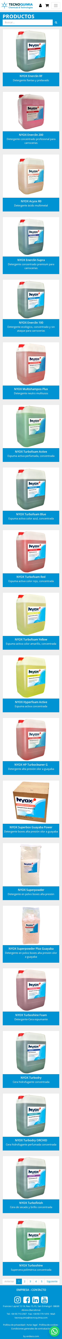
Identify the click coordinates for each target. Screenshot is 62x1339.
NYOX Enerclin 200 (31, 135)
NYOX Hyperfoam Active (31, 702)
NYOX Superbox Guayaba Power (31, 827)
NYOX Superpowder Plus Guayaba (31, 949)
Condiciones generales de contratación (31, 1328)
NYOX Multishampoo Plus (31, 389)
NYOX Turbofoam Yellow (31, 639)
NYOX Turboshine (31, 1265)
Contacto (38, 1290)
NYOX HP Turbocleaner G (31, 765)
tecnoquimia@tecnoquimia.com (31, 1317)
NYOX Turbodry (31, 1078)
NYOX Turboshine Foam (31, 1015)
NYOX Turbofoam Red (31, 577)
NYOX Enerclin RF (31, 76)
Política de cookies (48, 1324)
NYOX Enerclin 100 (31, 322)
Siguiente (52, 1281)
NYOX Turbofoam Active (31, 452)
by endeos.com (31, 1336)
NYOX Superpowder (31, 890)
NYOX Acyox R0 (31, 201)
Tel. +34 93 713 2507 (17, 1313)
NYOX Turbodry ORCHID (31, 1140)
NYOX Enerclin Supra (31, 260)
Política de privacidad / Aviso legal (20, 1324)
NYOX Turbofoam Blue (31, 514)
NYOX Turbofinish (31, 1203)
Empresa (23, 1290)
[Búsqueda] (56, 22)
